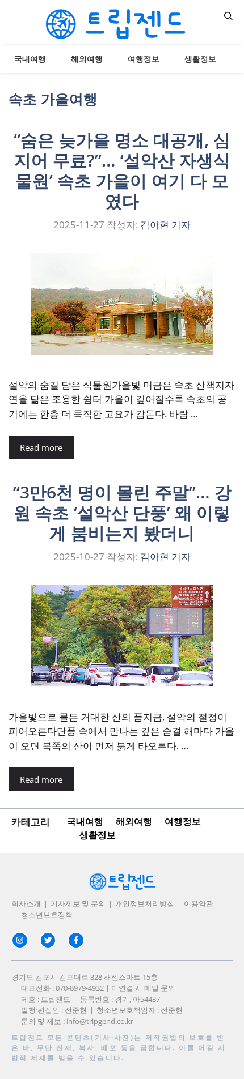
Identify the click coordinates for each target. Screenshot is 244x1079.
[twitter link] (48, 940)
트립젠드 (27, 1037)
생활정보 (200, 58)
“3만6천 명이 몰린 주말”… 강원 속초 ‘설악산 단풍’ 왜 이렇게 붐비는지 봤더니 (122, 512)
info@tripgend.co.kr (99, 1021)
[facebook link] (76, 940)
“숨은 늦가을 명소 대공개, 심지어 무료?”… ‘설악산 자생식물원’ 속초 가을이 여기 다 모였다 (122, 170)
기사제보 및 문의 (78, 903)
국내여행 (30, 58)
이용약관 (198, 903)
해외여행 (87, 58)
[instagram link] (19, 940)
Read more (41, 447)
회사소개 (26, 903)
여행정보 (143, 58)
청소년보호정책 (47, 915)
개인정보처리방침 (144, 903)
